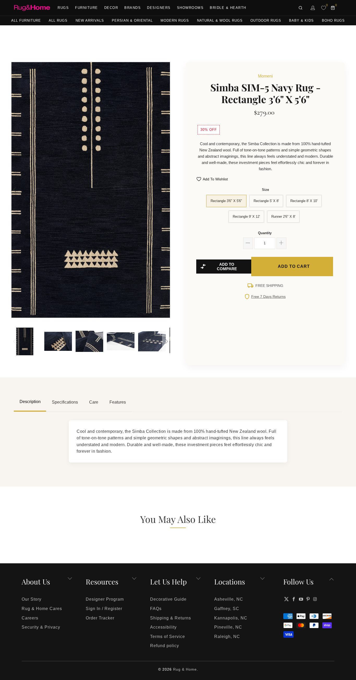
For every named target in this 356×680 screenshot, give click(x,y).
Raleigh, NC (227, 636)
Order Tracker (100, 618)
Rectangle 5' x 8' (266, 201)
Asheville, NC (228, 599)
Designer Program (105, 599)
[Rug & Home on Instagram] (315, 599)
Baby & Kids (301, 20)
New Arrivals (90, 20)
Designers (159, 8)
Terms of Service (167, 636)
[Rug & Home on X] (286, 599)
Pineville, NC (228, 627)
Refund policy (164, 645)
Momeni (265, 76)
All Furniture (26, 20)
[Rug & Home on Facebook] (294, 599)
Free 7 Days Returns (268, 296)
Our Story (31, 599)
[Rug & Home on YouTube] (301, 599)
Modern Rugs (175, 20)
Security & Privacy (41, 627)
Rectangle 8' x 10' (303, 201)
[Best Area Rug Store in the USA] (32, 8)
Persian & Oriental (132, 20)
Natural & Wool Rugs (220, 20)
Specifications (65, 402)
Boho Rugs (333, 20)
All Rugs (58, 20)
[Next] (166, 190)
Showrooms (190, 8)
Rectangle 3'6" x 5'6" (226, 201)
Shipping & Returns (170, 618)
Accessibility (163, 627)
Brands (132, 8)
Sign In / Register (104, 608)
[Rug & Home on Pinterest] (308, 599)
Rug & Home (185, 669)
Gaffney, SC (226, 608)
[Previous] (15, 190)
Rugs (63, 8)
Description (30, 401)
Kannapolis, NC (230, 618)
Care (93, 402)
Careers (30, 618)
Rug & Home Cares (42, 608)
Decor (111, 8)
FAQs (156, 608)
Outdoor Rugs (265, 20)
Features (117, 402)
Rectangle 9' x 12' (246, 216)
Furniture (86, 8)
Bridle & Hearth (228, 8)
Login (313, 8)
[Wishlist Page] (323, 7)
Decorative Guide (168, 599)
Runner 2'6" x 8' (283, 216)
